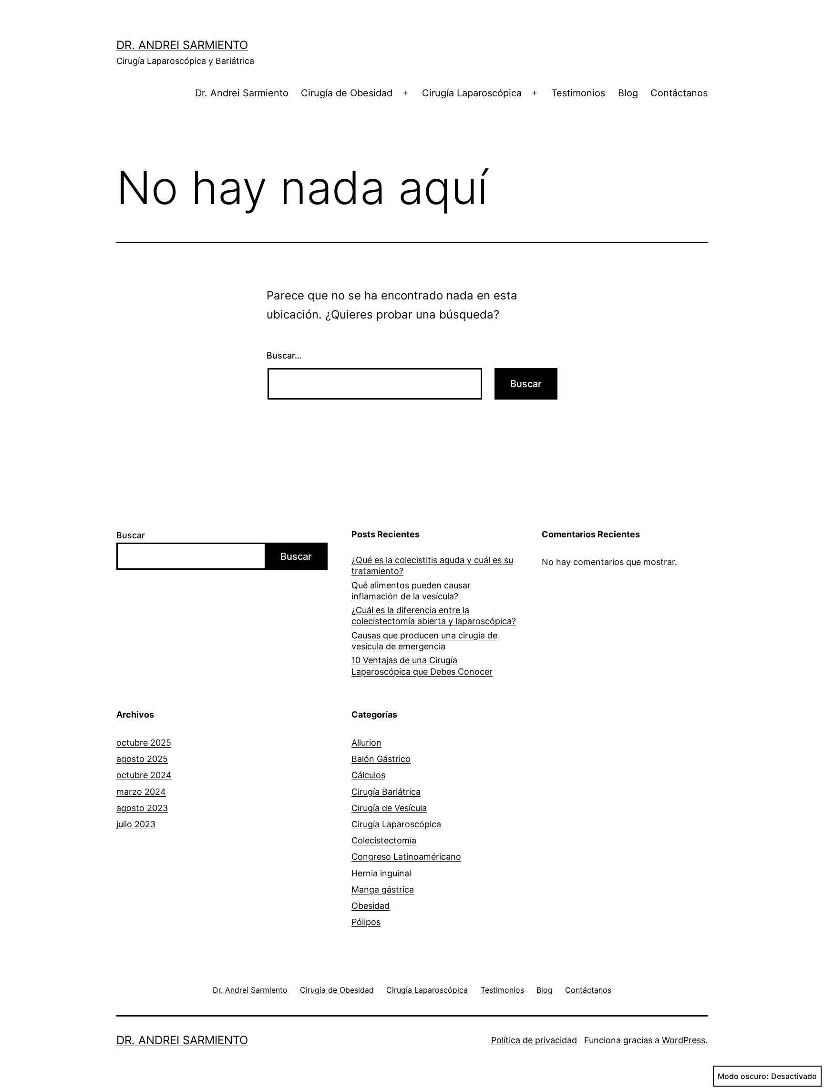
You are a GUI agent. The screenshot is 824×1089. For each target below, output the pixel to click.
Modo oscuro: (743, 1076)
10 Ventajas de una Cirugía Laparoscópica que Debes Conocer (422, 665)
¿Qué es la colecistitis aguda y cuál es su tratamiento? (432, 565)
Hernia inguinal (381, 873)
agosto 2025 (142, 759)
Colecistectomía (383, 840)
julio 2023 (135, 824)
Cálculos (368, 775)
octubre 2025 (143, 743)
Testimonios (578, 93)
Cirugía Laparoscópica (472, 93)
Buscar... (284, 355)
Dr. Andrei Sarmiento (182, 45)
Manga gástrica (382, 889)
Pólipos (366, 922)
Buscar (130, 535)
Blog (628, 93)
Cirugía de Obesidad (346, 93)
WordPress (683, 1040)
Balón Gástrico (381, 759)
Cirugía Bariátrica (386, 792)
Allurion (366, 743)
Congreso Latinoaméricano (406, 857)
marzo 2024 (141, 792)
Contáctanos (679, 93)
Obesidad (370, 906)
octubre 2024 (144, 775)
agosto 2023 (142, 808)
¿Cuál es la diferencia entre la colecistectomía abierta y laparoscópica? (433, 615)
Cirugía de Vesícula (389, 808)
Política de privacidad (534, 1040)
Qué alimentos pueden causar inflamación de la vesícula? (411, 590)
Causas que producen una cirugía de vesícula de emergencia (424, 640)
